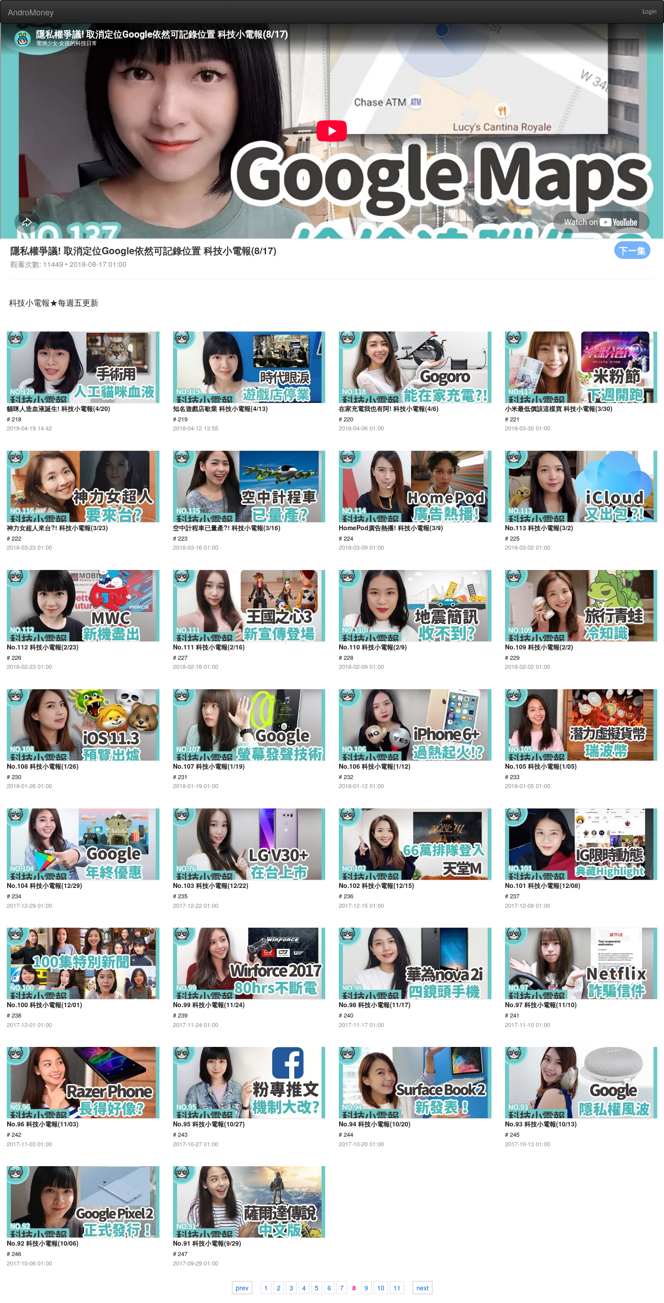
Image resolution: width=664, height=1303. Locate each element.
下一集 (632, 250)
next (422, 1287)
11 (397, 1287)
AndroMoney (31, 12)
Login (649, 12)
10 (380, 1287)
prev (242, 1287)
